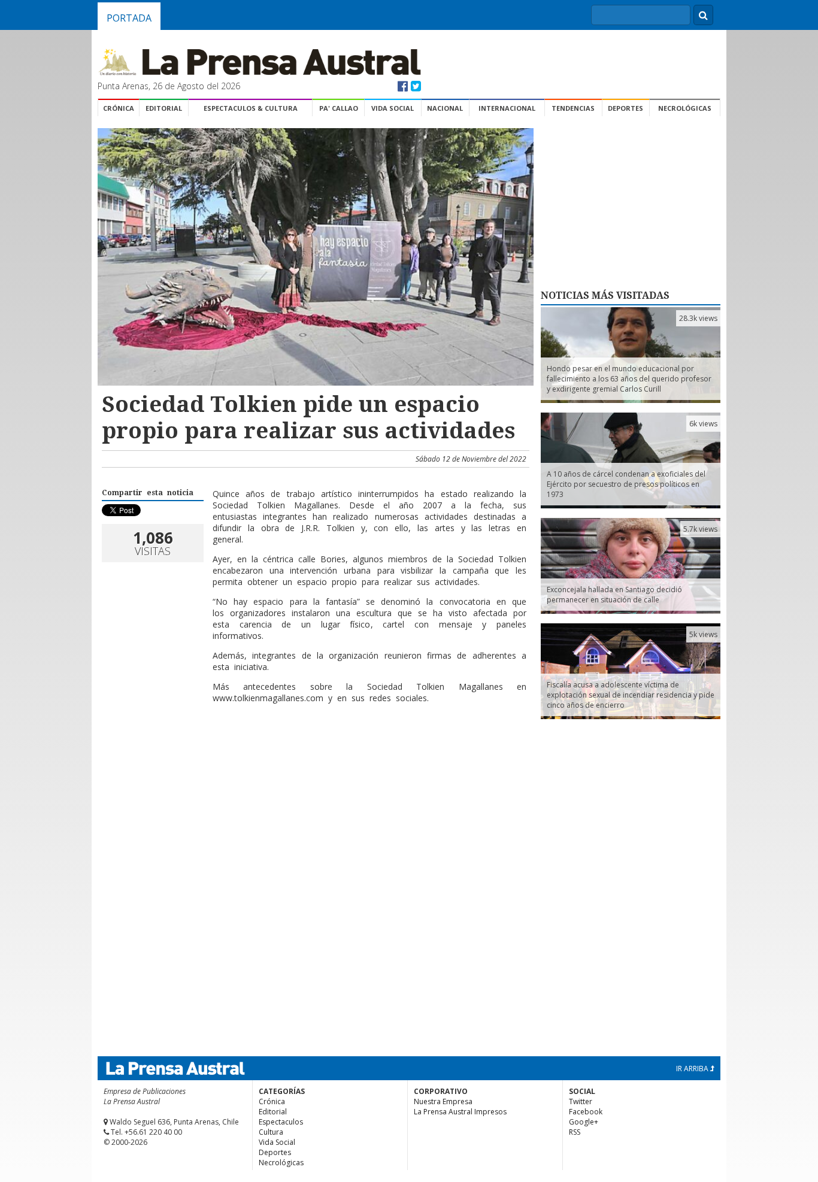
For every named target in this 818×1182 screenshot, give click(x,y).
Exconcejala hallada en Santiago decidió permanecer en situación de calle (614, 594)
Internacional (506, 108)
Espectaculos (281, 1122)
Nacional (445, 108)
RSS (574, 1132)
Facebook (585, 1112)
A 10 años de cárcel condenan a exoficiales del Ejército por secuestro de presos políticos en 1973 (626, 484)
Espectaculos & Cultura (251, 108)
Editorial (164, 108)
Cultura (271, 1132)
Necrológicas (684, 108)
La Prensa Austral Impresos (460, 1112)
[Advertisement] (314, 751)
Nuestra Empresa (443, 1101)
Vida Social (392, 108)
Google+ (583, 1122)
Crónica (118, 108)
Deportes (625, 108)
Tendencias (573, 108)
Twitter (580, 1101)
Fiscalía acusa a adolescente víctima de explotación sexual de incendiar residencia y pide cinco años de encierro (630, 695)
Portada (129, 18)
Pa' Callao (338, 108)
